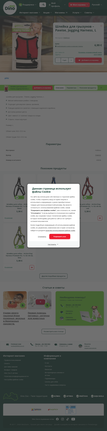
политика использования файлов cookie (60, 230)
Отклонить (42, 236)
